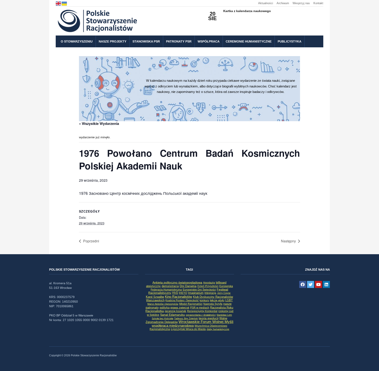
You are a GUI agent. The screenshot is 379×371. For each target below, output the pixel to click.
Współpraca (209, 41)
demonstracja (170, 286)
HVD (175, 293)
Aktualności (265, 3)
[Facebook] (302, 284)
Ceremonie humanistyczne (249, 41)
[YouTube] (318, 284)
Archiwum (283, 3)
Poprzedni (91, 240)
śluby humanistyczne (218, 329)
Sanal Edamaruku (172, 314)
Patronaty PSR (178, 41)
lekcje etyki (217, 300)
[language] (59, 3)
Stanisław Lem (224, 315)
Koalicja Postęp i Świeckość (182, 300)
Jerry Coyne (224, 293)
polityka (165, 307)
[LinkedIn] (326, 284)
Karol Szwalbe (155, 296)
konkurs (204, 300)
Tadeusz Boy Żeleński (186, 318)
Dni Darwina (188, 286)
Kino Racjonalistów (178, 296)
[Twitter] (310, 284)
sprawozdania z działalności (201, 315)
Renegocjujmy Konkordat (202, 311)
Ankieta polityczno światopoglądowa (177, 282)
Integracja (210, 293)
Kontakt (318, 3)
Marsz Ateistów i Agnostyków (162, 304)
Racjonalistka (154, 311)
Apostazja (209, 282)
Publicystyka (289, 41)
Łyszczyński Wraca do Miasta (188, 329)
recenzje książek (175, 311)
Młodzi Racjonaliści (190, 303)
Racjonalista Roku (221, 307)
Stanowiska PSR (146, 41)
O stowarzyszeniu (77, 41)
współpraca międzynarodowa (173, 325)
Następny (288, 240)
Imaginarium (196, 293)
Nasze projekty (112, 41)
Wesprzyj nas (301, 3)
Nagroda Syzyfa (212, 303)
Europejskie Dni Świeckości (199, 289)
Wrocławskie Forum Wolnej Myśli (206, 322)
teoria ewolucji (208, 318)
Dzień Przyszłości (207, 286)
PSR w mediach (199, 307)
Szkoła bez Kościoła (162, 318)
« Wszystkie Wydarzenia (99, 123)
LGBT (229, 300)
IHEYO (183, 293)
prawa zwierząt (179, 307)
